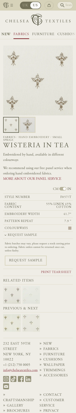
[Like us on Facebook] (21, 379)
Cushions (53, 359)
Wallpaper (54, 365)
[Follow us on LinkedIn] (28, 379)
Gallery (15, 405)
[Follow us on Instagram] (6, 379)
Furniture (43, 34)
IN (69, 189)
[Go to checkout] (49, 5)
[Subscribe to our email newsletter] (6, 386)
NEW (6, 34)
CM (55, 189)
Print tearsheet (56, 272)
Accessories (55, 375)
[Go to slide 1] (27, 125)
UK (25, 5)
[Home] (38, 20)
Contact (52, 395)
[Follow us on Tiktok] (13, 379)
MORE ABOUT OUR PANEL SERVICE (32, 179)
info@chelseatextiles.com (20, 370)
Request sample (26, 260)
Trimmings (54, 370)
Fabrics (21, 34)
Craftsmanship (18, 400)
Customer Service (51, 403)
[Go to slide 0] (11, 125)
